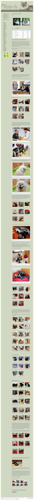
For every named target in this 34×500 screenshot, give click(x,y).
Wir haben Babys (5, 15)
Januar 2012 (4, 47)
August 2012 (4, 43)
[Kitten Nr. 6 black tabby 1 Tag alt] (18, 484)
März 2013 (4, 39)
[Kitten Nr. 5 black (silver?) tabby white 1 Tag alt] (14, 484)
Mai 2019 (4, 22)
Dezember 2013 (5, 36)
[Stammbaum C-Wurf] (18, 28)
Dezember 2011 (5, 48)
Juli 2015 (4, 29)
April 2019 (4, 23)
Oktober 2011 (4, 49)
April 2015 (4, 31)
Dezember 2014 (5, 33)
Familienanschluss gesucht (6, 19)
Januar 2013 (4, 40)
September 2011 (5, 50)
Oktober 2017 (4, 24)
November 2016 (5, 25)
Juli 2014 (4, 35)
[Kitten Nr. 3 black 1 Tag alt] (22, 481)
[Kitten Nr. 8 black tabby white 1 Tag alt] (25, 484)
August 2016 (4, 26)
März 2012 (4, 46)
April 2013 (4, 38)
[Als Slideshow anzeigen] (14, 479)
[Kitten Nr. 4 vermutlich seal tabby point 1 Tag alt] (25, 481)
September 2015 (5, 28)
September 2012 (5, 42)
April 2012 (4, 45)
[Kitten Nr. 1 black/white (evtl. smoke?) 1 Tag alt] (14, 481)
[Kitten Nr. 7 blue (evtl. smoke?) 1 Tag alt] (22, 484)
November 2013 (5, 37)
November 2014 (5, 34)
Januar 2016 (4, 27)
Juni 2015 (4, 30)
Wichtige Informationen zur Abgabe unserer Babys (19, 39)
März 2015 (4, 32)
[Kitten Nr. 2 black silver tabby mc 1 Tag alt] (18, 481)
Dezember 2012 (5, 41)
